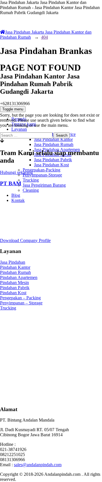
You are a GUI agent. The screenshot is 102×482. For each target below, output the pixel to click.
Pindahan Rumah (15, 272)
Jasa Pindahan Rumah (53, 144)
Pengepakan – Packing (20, 297)
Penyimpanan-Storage (42, 175)
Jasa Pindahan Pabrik (53, 159)
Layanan (19, 129)
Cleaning (31, 190)
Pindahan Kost (13, 292)
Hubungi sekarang (16, 172)
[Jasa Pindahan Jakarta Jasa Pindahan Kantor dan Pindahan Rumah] (51, 47)
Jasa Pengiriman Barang (44, 185)
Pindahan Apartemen (18, 277)
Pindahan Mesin (14, 282)
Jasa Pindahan (12, 262)
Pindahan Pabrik (14, 287)
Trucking (31, 180)
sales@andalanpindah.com (37, 464)
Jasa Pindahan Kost (51, 164)
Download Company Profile (25, 240)
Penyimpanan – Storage (21, 302)
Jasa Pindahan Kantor (53, 139)
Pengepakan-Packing (41, 169)
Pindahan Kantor (15, 267)
